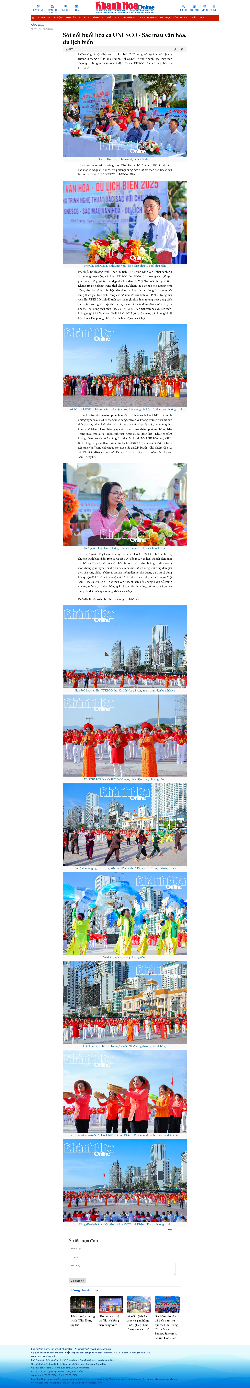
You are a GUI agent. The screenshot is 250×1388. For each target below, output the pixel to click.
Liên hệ (205, 10)
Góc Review (194, 10)
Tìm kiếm (183, 10)
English (214, 10)
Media (76, 10)
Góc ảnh (37, 24)
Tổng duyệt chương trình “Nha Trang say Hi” (82, 1321)
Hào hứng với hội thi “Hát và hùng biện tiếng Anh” (109, 1321)
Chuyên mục (38, 10)
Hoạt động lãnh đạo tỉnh (52, 11)
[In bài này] (181, 49)
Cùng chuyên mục (85, 1290)
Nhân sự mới (66, 10)
